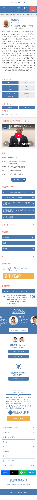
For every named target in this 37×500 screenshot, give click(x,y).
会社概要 (6, 451)
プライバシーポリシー (10, 461)
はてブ (32, 472)
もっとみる (17, 180)
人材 (26, 97)
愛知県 (27, 107)
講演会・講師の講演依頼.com (8, 14)
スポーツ (10, 83)
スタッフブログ (18, 356)
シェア (6, 472)
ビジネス (10, 97)
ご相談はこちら (17, 418)
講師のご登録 (7, 465)
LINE (24, 472)
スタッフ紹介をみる (18, 351)
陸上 (26, 83)
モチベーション (10, 93)
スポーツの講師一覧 (27, 14)
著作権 (5, 456)
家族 (26, 90)
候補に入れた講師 (9, 437)
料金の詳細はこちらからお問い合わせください (12, 276)
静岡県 (10, 107)
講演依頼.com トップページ (12, 428)
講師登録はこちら (18, 379)
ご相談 (5, 442)
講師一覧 (19, 14)
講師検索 (6, 432)
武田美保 (21, 317)
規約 (4, 446)
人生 (10, 86)
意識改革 (26, 93)
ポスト (15, 472)
